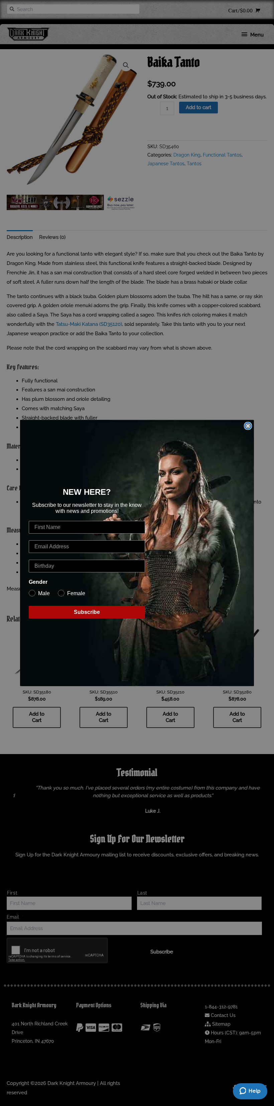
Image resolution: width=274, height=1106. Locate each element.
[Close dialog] (248, 426)
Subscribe (87, 612)
